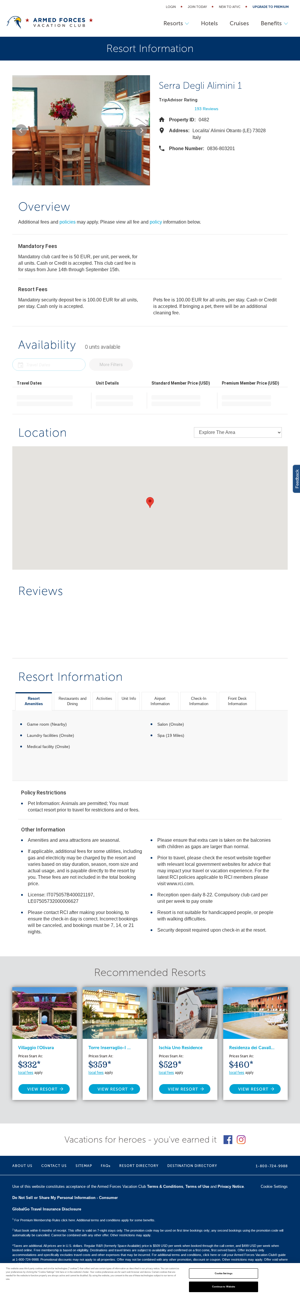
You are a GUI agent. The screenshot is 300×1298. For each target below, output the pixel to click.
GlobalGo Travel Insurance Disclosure (46, 1209)
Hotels (209, 23)
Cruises (239, 23)
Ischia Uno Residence (180, 1047)
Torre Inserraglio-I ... (109, 1047)
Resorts (173, 23)
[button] (21, 130)
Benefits (271, 23)
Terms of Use (197, 1186)
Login (171, 7)
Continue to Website (223, 1286)
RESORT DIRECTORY (138, 1166)
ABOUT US (22, 1166)
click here (210, 1255)
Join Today (197, 7)
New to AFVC (230, 7)
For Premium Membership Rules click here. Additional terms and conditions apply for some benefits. (83, 1220)
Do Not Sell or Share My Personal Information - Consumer (65, 1197)
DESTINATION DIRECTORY (192, 1166)
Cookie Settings (223, 1273)
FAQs (105, 1166)
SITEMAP (84, 1166)
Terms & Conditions (165, 1186)
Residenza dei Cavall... (252, 1047)
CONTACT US (54, 1166)
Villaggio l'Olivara (36, 1047)
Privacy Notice (231, 1186)
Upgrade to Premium (271, 7)
